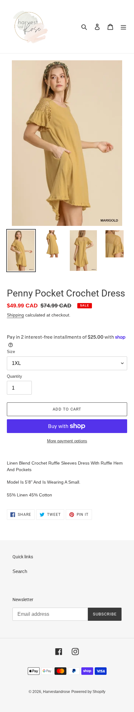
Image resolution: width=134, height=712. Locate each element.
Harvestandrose (56, 692)
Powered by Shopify (88, 692)
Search (19, 571)
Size (11, 351)
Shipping (15, 314)
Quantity (14, 376)
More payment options (67, 441)
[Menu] (123, 26)
